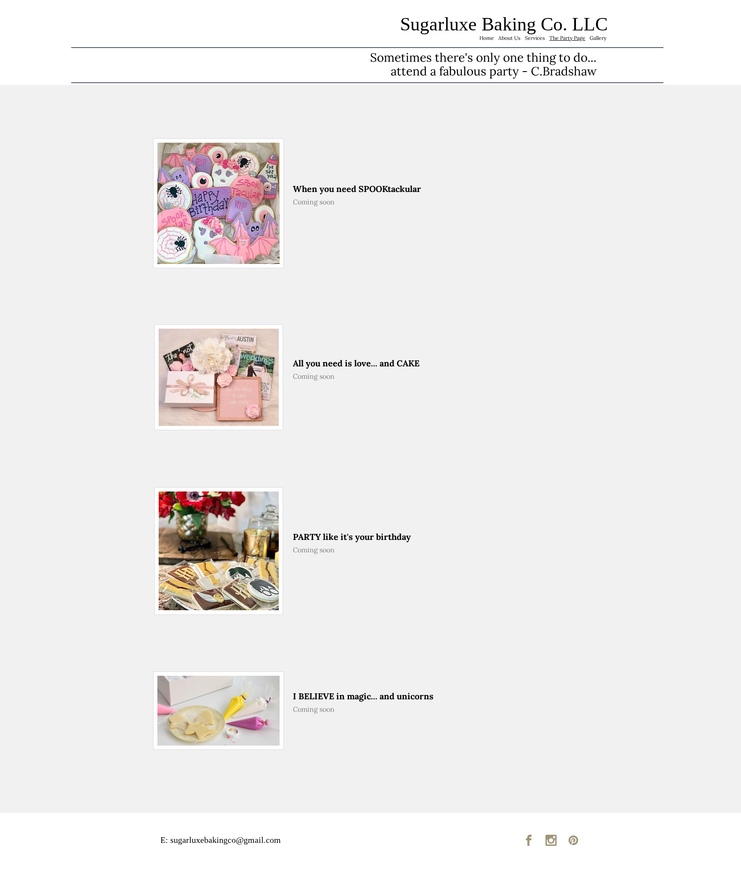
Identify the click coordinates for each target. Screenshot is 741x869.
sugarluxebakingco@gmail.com (225, 840)
